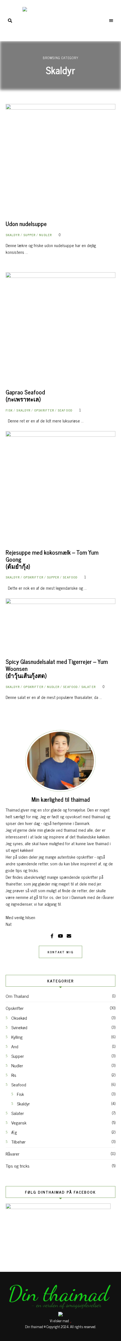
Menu (111, 20)
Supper (29, 235)
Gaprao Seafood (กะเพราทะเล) (25, 395)
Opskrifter (44, 410)
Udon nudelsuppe (26, 223)
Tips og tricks (18, 1165)
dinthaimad (69, 936)
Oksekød (19, 1017)
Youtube (60, 936)
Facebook (52, 936)
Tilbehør (18, 1141)
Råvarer (12, 1153)
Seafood (65, 410)
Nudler (45, 235)
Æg (14, 1132)
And (14, 1046)
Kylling (17, 1036)
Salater (88, 686)
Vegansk (18, 1122)
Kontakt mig (60, 951)
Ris (13, 1075)
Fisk (9, 410)
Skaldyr (13, 235)
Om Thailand (17, 996)
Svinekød (19, 1027)
